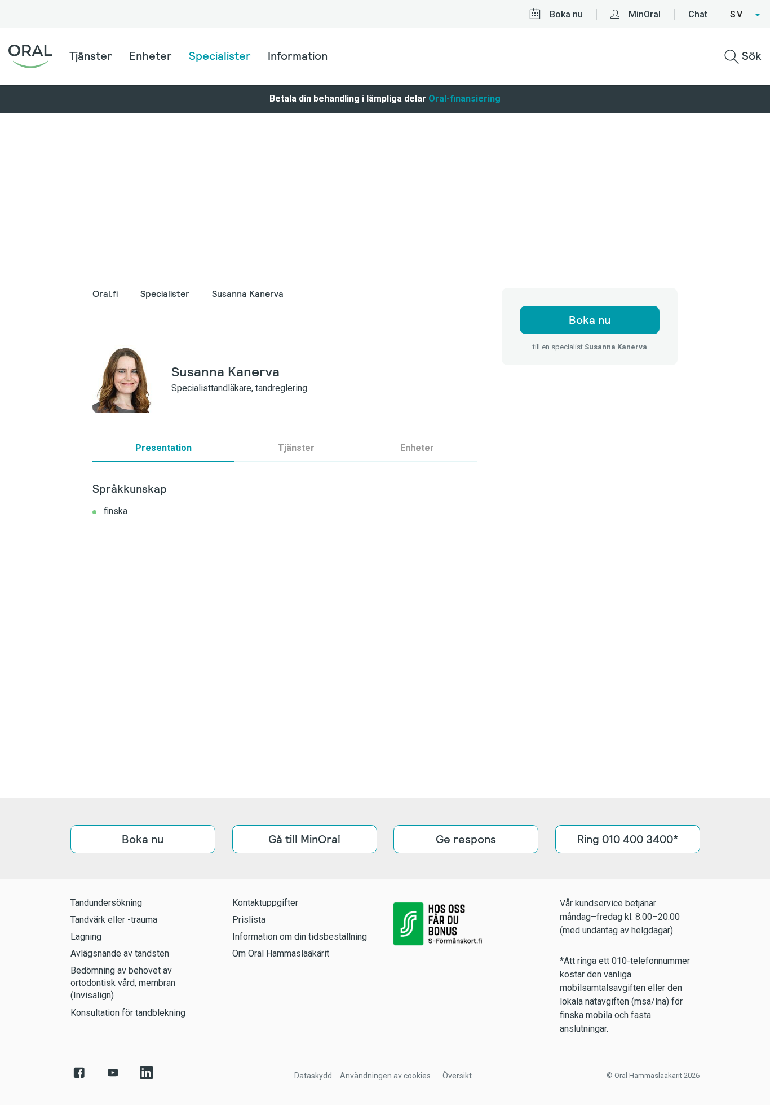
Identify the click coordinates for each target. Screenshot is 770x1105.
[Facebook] (78, 1078)
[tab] (163, 448)
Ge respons (466, 839)
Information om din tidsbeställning (299, 936)
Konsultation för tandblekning (127, 1012)
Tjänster (90, 56)
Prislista (248, 919)
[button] (746, 14)
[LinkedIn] (146, 1078)
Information (298, 56)
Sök (750, 56)
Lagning (85, 936)
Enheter (150, 56)
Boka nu (566, 14)
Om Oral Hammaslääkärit (280, 953)
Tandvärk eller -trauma (113, 919)
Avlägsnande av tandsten (119, 953)
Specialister (220, 56)
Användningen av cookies (385, 1075)
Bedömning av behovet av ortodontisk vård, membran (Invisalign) (122, 983)
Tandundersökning (106, 902)
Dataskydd (313, 1075)
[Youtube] (112, 1078)
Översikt (457, 1075)
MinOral (645, 14)
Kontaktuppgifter (265, 902)
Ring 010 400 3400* (627, 839)
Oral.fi (105, 294)
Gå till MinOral (304, 839)
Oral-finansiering (464, 98)
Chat (697, 14)
